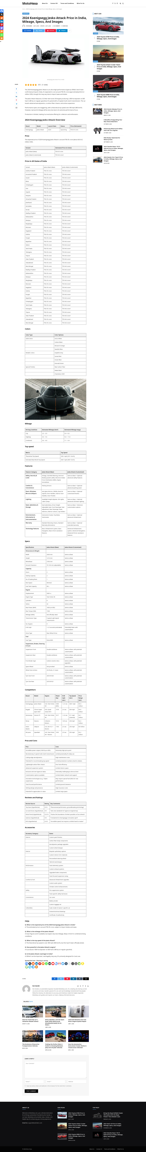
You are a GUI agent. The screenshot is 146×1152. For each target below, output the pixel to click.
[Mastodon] (1, 28)
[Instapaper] (69, 963)
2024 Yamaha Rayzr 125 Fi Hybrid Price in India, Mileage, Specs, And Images (113, 148)
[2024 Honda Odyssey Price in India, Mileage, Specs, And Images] (97, 111)
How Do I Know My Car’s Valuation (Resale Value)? (30, 1020)
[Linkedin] (36, 963)
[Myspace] (49, 963)
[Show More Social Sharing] (69, 30)
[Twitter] (16, 92)
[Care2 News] (79, 963)
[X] (29, 963)
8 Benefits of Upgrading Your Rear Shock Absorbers (113, 120)
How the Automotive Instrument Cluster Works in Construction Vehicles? (77, 1045)
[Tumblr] (66, 963)
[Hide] (0, 41)
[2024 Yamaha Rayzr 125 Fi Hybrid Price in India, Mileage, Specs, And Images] (97, 148)
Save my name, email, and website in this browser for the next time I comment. (49, 1086)
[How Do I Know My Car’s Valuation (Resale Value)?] (32, 1011)
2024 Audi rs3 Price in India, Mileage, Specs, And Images (112, 1124)
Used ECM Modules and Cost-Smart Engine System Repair (77, 1020)
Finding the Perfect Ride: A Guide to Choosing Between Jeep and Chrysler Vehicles (54, 1045)
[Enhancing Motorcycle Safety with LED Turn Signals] (97, 131)
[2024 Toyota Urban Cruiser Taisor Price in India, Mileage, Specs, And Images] (108, 53)
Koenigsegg (26, 13)
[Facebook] (16, 89)
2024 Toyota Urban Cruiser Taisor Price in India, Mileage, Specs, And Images (109, 67)
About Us (45, 3)
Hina (99, 41)
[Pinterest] (16, 100)
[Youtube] (52, 963)
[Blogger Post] (76, 963)
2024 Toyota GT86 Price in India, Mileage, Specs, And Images (108, 38)
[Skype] (29, 966)
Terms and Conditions (67, 3)
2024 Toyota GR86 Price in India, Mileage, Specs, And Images (108, 96)
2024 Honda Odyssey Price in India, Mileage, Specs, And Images (113, 111)
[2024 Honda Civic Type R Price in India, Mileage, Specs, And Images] (97, 159)
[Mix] (43, 963)
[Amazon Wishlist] (82, 963)
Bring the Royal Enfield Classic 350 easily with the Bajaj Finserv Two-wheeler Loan (113, 1114)
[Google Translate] (56, 963)
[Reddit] (33, 963)
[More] (36, 966)
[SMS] (26, 966)
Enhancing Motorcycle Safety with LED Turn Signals (113, 129)
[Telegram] (16, 103)
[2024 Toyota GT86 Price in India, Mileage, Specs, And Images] (108, 25)
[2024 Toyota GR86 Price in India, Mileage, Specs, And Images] (108, 83)
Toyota (95, 33)
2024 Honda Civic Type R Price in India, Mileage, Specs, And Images (113, 159)
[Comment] (72, 963)
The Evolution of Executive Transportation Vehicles (30, 1045)
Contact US (54, 3)
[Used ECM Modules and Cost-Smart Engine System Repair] (78, 1011)
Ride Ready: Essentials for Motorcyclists (112, 138)
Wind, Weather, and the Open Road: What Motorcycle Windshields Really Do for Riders (54, 1022)
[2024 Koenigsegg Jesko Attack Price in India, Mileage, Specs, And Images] (55, 56)
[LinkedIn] (16, 96)
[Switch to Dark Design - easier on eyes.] (123, 3)
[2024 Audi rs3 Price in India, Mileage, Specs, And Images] (97, 1126)
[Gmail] (59, 963)
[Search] (120, 3)
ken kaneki (36, 986)
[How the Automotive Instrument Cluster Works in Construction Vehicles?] (78, 1036)
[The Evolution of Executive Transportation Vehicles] (32, 1036)
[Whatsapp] (46, 963)
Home (23, 9)
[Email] (16, 107)
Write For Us (80, 3)
